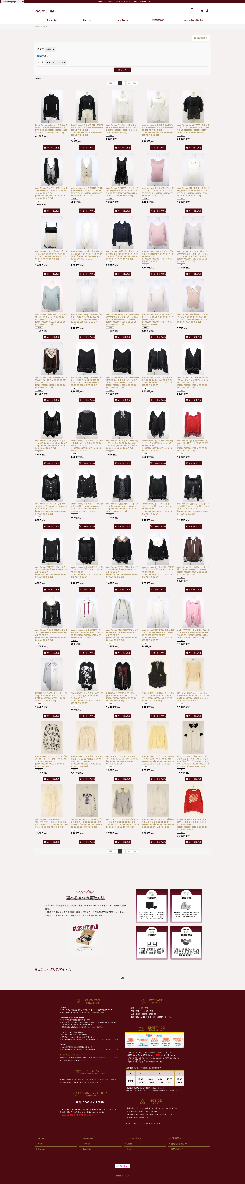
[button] (192, 10)
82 (129, 83)
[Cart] (201, 10)
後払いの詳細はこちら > (95, 1012)
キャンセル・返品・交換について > (102, 1080)
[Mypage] (207, 10)
